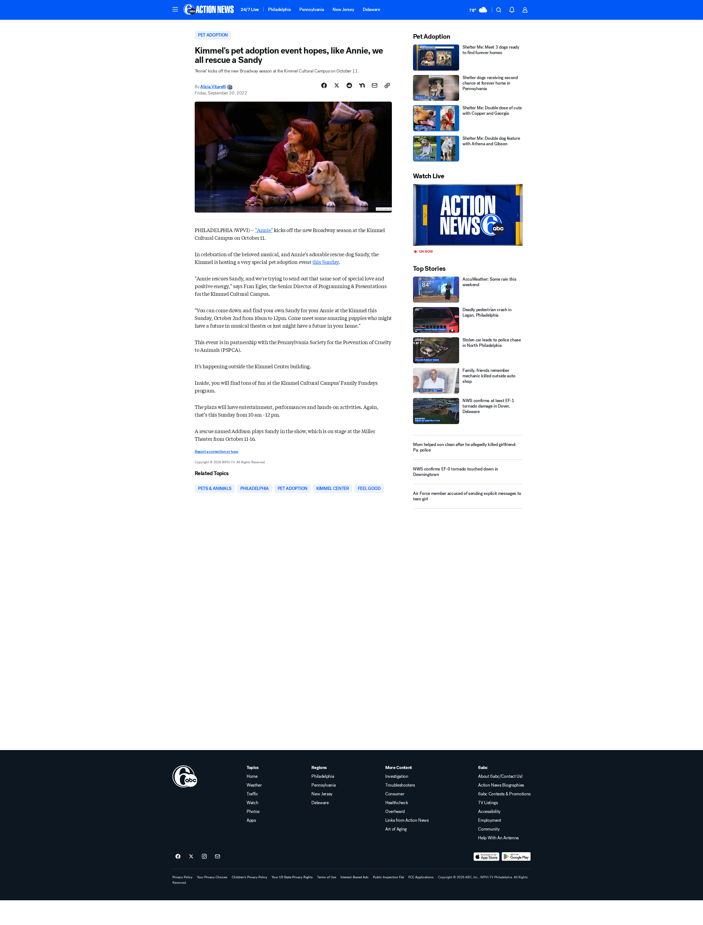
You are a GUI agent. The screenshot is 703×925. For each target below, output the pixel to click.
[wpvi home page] (184, 776)
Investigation (396, 776)
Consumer (394, 794)
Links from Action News (407, 820)
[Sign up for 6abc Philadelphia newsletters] (217, 856)
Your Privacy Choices (212, 877)
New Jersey (343, 9)
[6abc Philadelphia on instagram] (204, 856)
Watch (252, 803)
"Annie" (264, 229)
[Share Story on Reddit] (349, 85)
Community (489, 829)
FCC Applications (421, 877)
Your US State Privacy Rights (292, 877)
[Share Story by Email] (374, 85)
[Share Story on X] (336, 85)
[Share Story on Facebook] (324, 85)
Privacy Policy (182, 877)
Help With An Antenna (498, 838)
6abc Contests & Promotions (504, 794)
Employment (489, 820)
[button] (175, 9)
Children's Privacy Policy (249, 877)
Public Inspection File (388, 877)
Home (252, 776)
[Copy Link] (387, 85)
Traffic (252, 794)
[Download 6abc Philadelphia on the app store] (486, 856)
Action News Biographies (501, 785)
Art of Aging (396, 829)
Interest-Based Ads (355, 877)
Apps (251, 820)
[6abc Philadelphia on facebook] (177, 856)
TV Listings (488, 803)
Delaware (371, 9)
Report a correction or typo (216, 451)
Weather (254, 785)
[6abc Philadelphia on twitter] (191, 856)
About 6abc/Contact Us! (500, 776)
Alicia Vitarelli (213, 87)
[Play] (468, 215)
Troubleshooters (400, 785)
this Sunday (326, 261)
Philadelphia (279, 9)
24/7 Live (250, 9)
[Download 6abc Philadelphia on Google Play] (516, 856)
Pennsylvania (311, 9)
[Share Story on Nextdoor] (362, 85)
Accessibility (489, 811)
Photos (253, 811)
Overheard (395, 811)
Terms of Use (326, 877)
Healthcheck (396, 803)
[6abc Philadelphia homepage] (209, 10)
